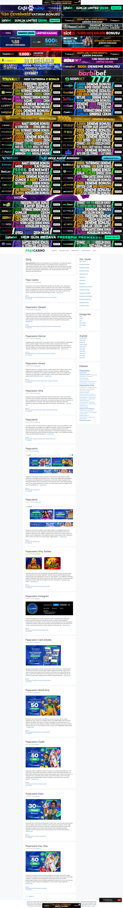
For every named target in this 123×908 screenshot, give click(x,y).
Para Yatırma (82, 325)
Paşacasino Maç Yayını (50, 438)
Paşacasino (54, 250)
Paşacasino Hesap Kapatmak (33, 326)
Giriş (28, 295)
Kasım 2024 (82, 353)
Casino (81, 318)
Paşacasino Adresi (35, 363)
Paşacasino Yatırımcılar (93, 412)
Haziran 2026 (82, 338)
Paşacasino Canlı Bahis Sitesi (84, 379)
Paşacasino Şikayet (86, 250)
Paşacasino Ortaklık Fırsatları (44, 680)
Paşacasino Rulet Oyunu (83, 403)
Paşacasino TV (90, 410)
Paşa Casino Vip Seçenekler (51, 297)
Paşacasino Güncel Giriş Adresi (84, 390)
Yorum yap (29, 298)
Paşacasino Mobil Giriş (37, 690)
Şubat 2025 (82, 346)
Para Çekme (82, 323)
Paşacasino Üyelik (35, 741)
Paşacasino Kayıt (34, 793)
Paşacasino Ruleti (92, 402)
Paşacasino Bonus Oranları (41, 380)
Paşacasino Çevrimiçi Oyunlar (39, 438)
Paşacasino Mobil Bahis (42, 888)
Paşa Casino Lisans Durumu (91, 395)
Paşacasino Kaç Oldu (37, 846)
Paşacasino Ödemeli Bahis (42, 630)
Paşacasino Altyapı (84, 289)
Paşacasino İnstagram (37, 596)
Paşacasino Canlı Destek (38, 639)
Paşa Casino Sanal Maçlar (38, 297)
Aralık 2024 (82, 351)
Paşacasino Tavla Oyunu (52, 380)
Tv (80, 327)
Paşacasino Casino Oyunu (92, 381)
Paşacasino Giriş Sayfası (38, 551)
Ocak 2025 (82, 349)
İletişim (94, 250)
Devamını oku (59, 292)
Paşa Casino (32, 280)
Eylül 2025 (82, 342)
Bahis (80, 316)
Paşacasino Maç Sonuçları (40, 409)
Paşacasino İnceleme (64, 250)
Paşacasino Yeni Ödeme (50, 353)
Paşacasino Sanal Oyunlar (51, 409)
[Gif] (61, 119)
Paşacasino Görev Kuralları (44, 586)
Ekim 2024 (82, 355)
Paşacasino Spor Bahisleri (40, 836)
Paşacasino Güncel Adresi (32, 783)
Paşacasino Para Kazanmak (46, 326)
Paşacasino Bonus (84, 302)
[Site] (30, 85)
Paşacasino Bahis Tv (31, 353)
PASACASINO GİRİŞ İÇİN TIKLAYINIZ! (61, 49)
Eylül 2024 (82, 357)
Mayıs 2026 (82, 340)
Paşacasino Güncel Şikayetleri (33, 731)
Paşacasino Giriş (75, 250)
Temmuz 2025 (83, 344)
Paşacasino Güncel (36, 336)
